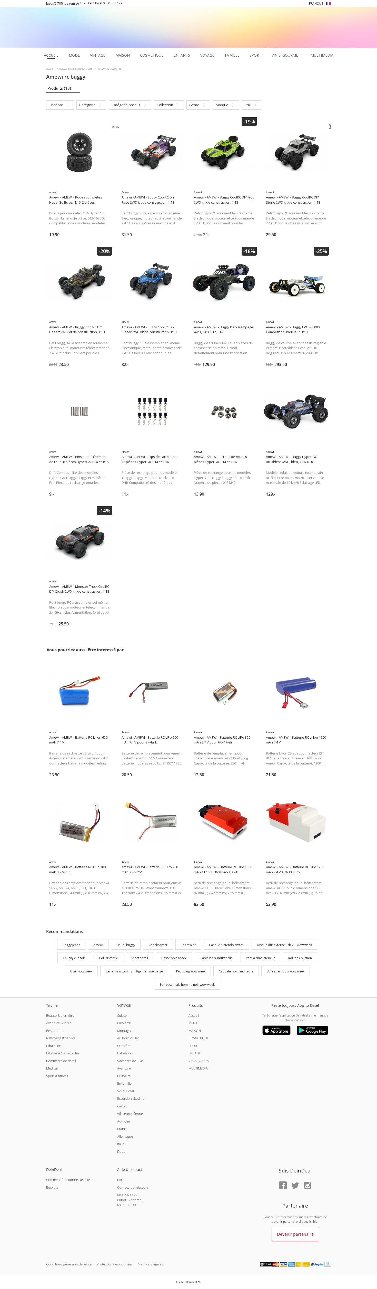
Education (53, 1045)
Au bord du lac (128, 1038)
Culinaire (124, 1076)
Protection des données (115, 1264)
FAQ (120, 1179)
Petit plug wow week (190, 971)
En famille (124, 1083)
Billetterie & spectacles (62, 1053)
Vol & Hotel (125, 1091)
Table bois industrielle (216, 958)
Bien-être (124, 1023)
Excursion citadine (130, 1098)
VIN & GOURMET (200, 1061)
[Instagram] (307, 1186)
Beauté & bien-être (60, 1015)
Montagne (125, 1030)
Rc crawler (188, 945)
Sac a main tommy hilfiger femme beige (134, 971)
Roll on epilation (300, 958)
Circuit (122, 1106)
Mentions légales (150, 1264)
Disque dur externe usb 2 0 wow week (284, 945)
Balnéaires (125, 1053)
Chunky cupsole (74, 958)
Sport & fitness (57, 1076)
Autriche (123, 1121)
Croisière (124, 1045)
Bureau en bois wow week (285, 971)
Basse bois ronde (174, 958)
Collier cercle (108, 958)
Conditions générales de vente (69, 1264)
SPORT (193, 1045)
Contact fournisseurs (132, 1187)
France (122, 1128)
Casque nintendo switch (226, 945)
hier (316, 1221)
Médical (52, 1068)
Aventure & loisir (58, 1023)
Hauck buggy (125, 945)
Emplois (52, 1187)
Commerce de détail (61, 1061)
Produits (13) (59, 88)
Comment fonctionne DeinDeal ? (70, 1179)
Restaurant (54, 1030)
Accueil (193, 1015)
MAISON (194, 1030)
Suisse (122, 1015)
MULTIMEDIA (198, 1068)
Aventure (124, 1068)
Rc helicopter (157, 945)
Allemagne (125, 1136)
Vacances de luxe (130, 1061)
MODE (193, 1023)
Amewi (98, 945)
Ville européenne (130, 1113)
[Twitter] (295, 1186)
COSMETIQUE (198, 1038)
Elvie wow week (81, 971)
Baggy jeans (71, 945)
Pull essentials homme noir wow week (187, 984)
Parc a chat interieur (260, 958)
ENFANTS (195, 1053)
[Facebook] (283, 1186)
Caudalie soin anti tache (236, 971)
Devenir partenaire (295, 1234)
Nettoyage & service (60, 1038)
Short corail (139, 958)
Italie (120, 1143)
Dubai (121, 1151)
